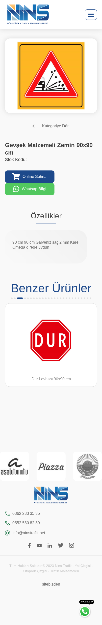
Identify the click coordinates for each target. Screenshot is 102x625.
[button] (12, 298)
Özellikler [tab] (46, 216)
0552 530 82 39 (26, 523)
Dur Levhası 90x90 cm (35, 379)
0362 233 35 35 (26, 513)
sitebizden (51, 584)
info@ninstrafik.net (28, 533)
